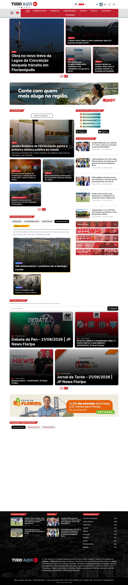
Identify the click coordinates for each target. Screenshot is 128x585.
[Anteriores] (62, 76)
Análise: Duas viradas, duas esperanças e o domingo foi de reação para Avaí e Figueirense (103, 196)
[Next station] (96, 4)
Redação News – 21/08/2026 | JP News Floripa (29, 382)
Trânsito (71, 37)
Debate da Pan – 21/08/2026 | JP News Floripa (41, 341)
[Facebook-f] (29, 7)
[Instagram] (19, 7)
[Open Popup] (109, 4)
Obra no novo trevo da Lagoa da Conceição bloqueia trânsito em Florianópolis (31, 62)
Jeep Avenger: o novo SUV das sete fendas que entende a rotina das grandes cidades (104, 212)
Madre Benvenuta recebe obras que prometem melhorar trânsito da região (58, 178)
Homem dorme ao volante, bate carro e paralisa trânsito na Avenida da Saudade (104, 67)
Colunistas (19, 263)
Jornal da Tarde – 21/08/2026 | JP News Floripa (84, 379)
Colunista (24, 226)
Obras (14, 51)
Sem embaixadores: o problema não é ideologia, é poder (35, 531)
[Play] (101, 4)
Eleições (71, 59)
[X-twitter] (24, 7)
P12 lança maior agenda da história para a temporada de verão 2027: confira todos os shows (24, 177)
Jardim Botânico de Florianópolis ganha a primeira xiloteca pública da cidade (39, 147)
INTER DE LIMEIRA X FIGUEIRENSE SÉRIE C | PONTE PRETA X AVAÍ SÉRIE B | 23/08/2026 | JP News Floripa (96, 343)
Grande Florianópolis (19, 197)
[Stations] (114, 4)
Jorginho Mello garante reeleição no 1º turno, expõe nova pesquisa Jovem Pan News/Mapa (104, 145)
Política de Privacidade (64, 582)
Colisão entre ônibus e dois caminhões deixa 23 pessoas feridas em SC (89, 41)
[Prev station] (105, 4)
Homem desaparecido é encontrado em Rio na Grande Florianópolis (24, 202)
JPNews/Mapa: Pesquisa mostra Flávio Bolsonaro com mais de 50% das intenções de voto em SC (105, 179)
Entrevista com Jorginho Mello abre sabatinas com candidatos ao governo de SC (78, 66)
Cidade (14, 142)
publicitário (16, 171)
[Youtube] (21, 7)
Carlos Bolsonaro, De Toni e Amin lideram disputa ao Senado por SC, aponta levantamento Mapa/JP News (71, 532)
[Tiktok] (26, 7)
